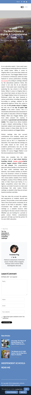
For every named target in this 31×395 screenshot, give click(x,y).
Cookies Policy (18, 389)
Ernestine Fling (6, 41)
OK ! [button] (26, 389)
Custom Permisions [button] (11, 392)
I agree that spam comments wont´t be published (14, 317)
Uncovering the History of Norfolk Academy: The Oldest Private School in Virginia (18, 342)
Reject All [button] (23, 392)
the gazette (4, 80)
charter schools (18, 161)
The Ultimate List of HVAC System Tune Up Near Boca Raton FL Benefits (18, 353)
